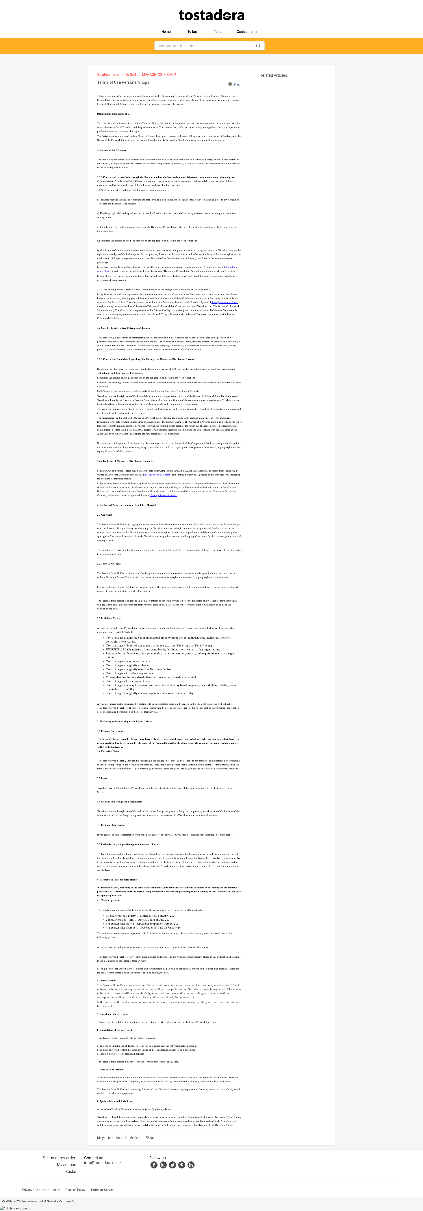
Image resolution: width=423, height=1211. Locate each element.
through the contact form (225, 302)
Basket (71, 1171)
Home (166, 32)
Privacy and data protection (41, 1190)
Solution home (108, 74)
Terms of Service (102, 1190)
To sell (219, 32)
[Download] (203, 566)
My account (67, 1164)
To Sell (130, 74)
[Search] (258, 45)
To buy (192, 32)
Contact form (247, 32)
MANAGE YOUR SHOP (159, 74)
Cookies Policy (75, 1190)
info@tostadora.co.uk (103, 1162)
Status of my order (59, 1157)
